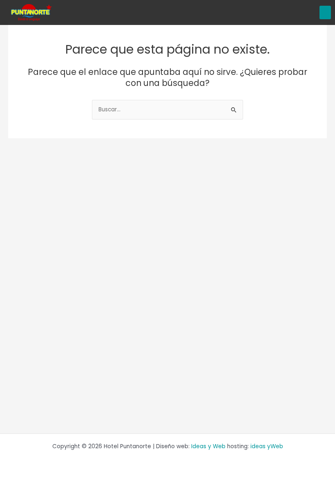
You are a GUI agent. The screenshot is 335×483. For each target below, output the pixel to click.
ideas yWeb (266, 446)
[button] (325, 12)
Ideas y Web (208, 446)
